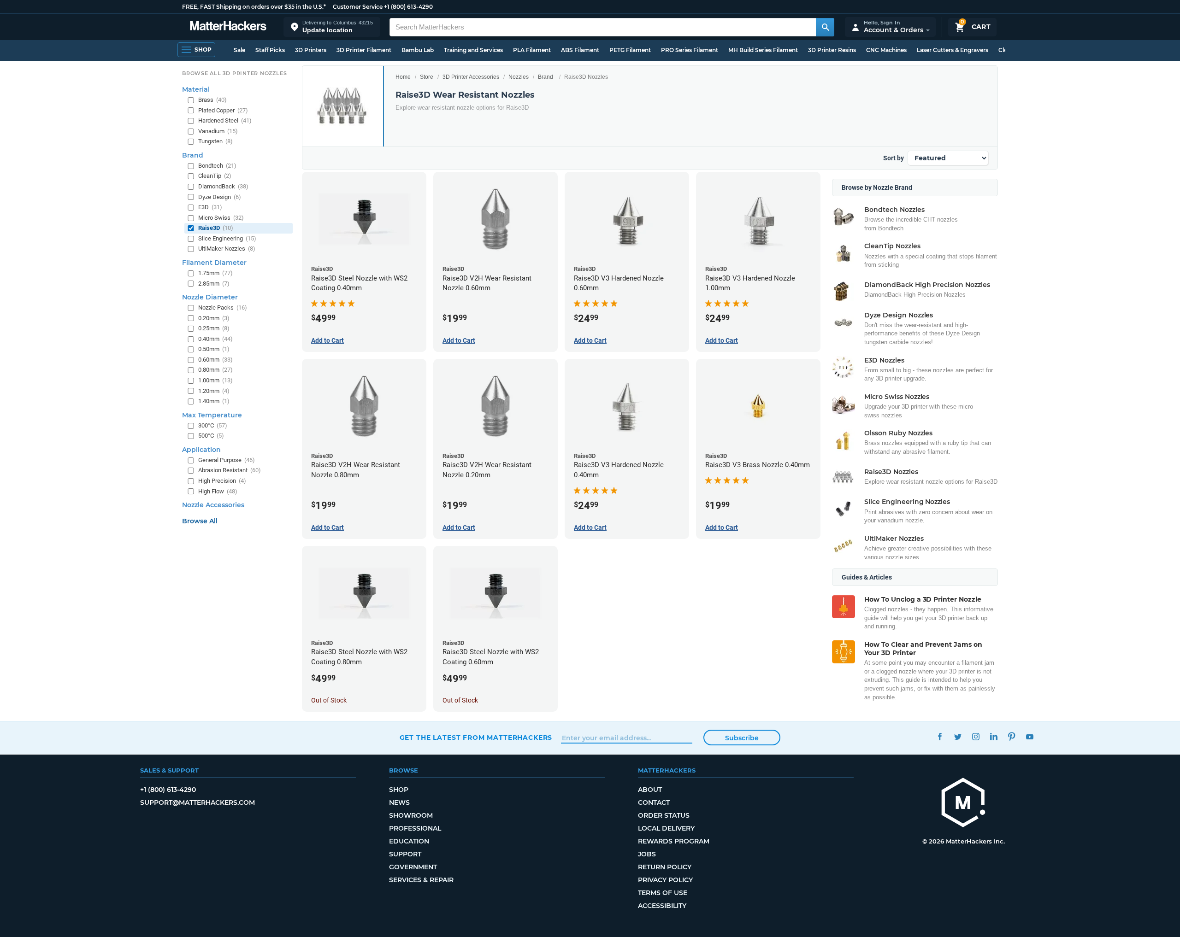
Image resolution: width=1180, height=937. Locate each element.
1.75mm (215, 272)
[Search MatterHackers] (825, 27)
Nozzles (518, 77)
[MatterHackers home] (228, 27)
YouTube (1030, 736)
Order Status (664, 815)
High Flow (217, 490)
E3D (210, 207)
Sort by (893, 158)
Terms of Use (662, 893)
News (399, 802)
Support (405, 854)
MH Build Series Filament (763, 50)
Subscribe (742, 738)
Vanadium (218, 130)
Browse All (200, 521)
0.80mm (215, 369)
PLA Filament (532, 50)
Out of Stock (329, 700)
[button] (331, 27)
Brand (545, 77)
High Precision (222, 480)
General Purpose (226, 459)
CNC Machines (886, 50)
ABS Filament (580, 50)
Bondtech (217, 165)
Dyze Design (219, 196)
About (650, 789)
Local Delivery (666, 828)
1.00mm (215, 380)
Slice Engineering (227, 237)
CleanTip (214, 175)
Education (409, 841)
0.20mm (214, 317)
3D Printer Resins (832, 50)
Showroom (411, 815)
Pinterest (1012, 736)
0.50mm (214, 349)
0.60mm (215, 359)
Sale (239, 50)
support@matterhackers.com (197, 802)
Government (413, 867)
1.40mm (214, 401)
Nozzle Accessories (213, 505)
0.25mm (214, 328)
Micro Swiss (221, 217)
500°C (211, 435)
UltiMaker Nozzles (226, 248)
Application (201, 449)
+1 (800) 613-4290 (408, 6)
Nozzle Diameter (210, 297)
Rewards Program (673, 841)
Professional (415, 828)
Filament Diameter (214, 262)
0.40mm (215, 338)
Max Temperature (212, 414)
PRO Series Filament (689, 50)
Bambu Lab (417, 50)
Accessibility (662, 906)
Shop (398, 789)
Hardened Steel (225, 120)
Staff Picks (270, 50)
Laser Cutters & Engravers (952, 50)
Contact (654, 802)
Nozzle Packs (222, 307)
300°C (212, 425)
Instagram (976, 736)
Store (426, 77)
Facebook (940, 736)
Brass (212, 99)
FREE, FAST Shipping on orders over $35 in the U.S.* (254, 6)
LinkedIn (994, 736)
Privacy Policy (665, 880)
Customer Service (358, 6)
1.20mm (214, 390)
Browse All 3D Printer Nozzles (234, 73)
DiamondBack (223, 186)
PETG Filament (630, 50)
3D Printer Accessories (470, 77)
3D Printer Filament (363, 50)
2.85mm (214, 283)
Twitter (958, 736)
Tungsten (215, 141)
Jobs (647, 854)
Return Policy (664, 867)
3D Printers (310, 50)
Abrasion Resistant (229, 470)
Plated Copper (223, 109)
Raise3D (215, 227)
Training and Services (473, 50)
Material (196, 89)
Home (403, 77)
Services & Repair (421, 880)
